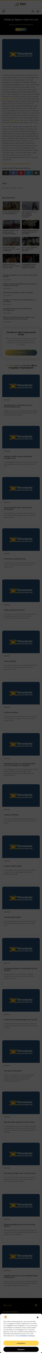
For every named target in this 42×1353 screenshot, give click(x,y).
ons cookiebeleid (21, 1336)
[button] (37, 1317)
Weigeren (21, 1349)
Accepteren (21, 1343)
